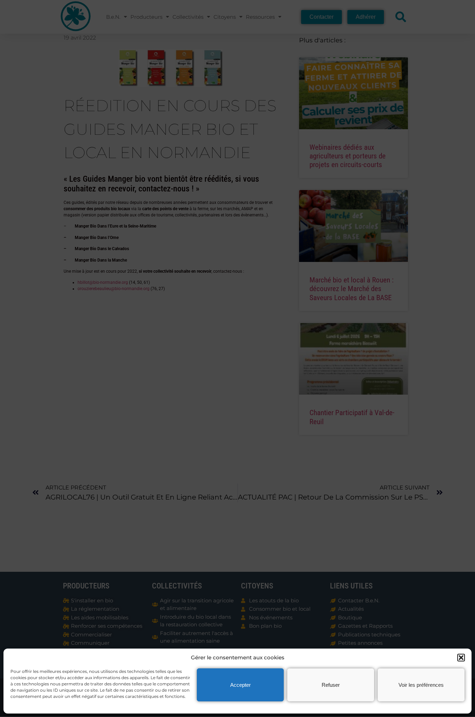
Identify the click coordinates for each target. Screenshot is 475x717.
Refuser (331, 685)
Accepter (240, 685)
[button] (461, 657)
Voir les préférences (421, 685)
